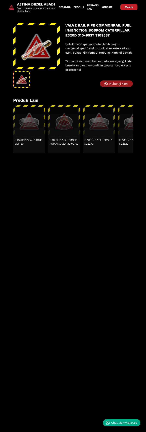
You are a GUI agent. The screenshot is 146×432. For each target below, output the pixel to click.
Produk (79, 7)
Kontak (106, 7)
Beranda (65, 7)
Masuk (129, 7)
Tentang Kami (93, 7)
